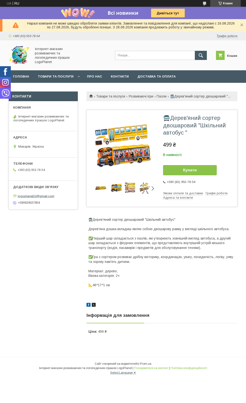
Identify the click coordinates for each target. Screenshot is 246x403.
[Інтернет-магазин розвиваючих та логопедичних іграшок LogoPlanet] (19, 64)
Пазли (161, 96)
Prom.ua (145, 363)
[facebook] (88, 305)
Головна (21, 76)
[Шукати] (201, 55)
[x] (94, 305)
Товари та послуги (56, 76)
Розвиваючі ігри (141, 96)
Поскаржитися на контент (151, 368)
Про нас (94, 76)
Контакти (120, 76)
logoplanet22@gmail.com (36, 196)
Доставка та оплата (156, 76)
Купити (190, 170)
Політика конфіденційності (189, 368)
